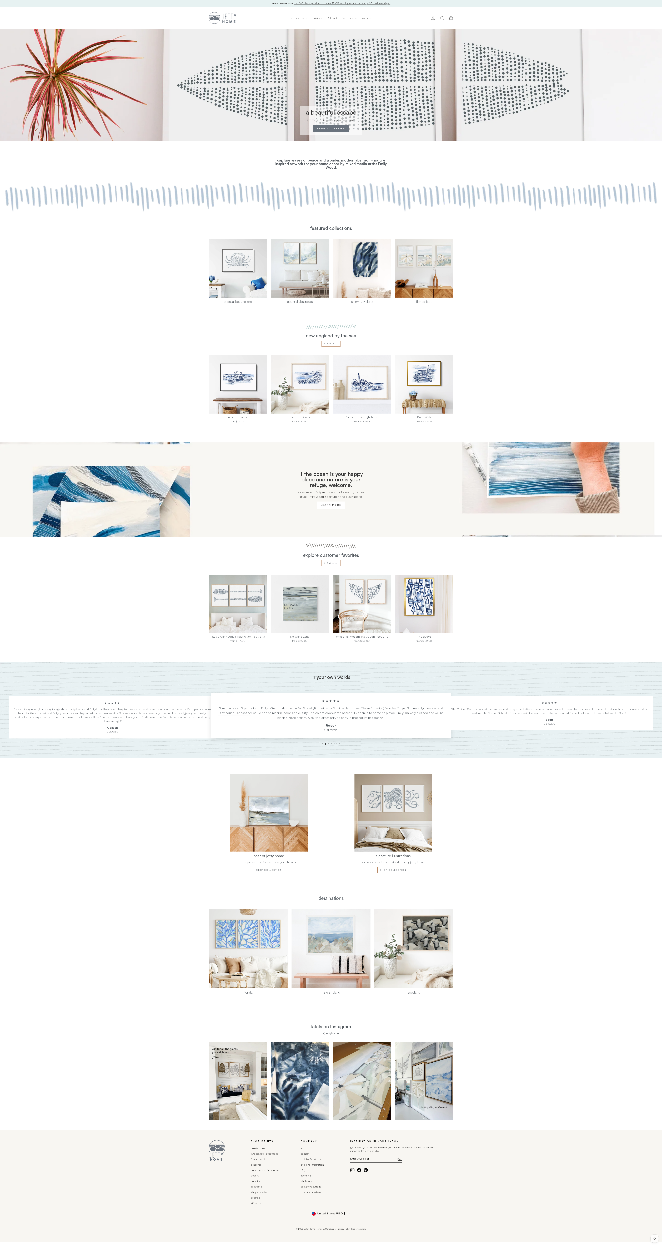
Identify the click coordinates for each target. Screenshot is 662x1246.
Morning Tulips (395, 708)
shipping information (312, 1164)
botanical (256, 1181)
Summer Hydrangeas (422, 708)
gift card (332, 18)
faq (343, 18)
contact (366, 18)
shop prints (298, 18)
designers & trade (311, 1186)
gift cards (256, 1203)
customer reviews (311, 1192)
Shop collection (269, 870)
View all (331, 344)
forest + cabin (258, 1159)
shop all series (259, 1192)
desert (255, 1175)
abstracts (256, 1186)
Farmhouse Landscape (234, 713)
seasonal (256, 1164)
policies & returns (311, 1159)
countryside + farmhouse (265, 1170)
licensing (306, 1175)
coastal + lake (258, 1148)
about (353, 18)
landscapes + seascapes (264, 1153)
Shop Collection (393, 870)
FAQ (303, 1170)
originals (318, 18)
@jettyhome (331, 1033)
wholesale (306, 1181)
